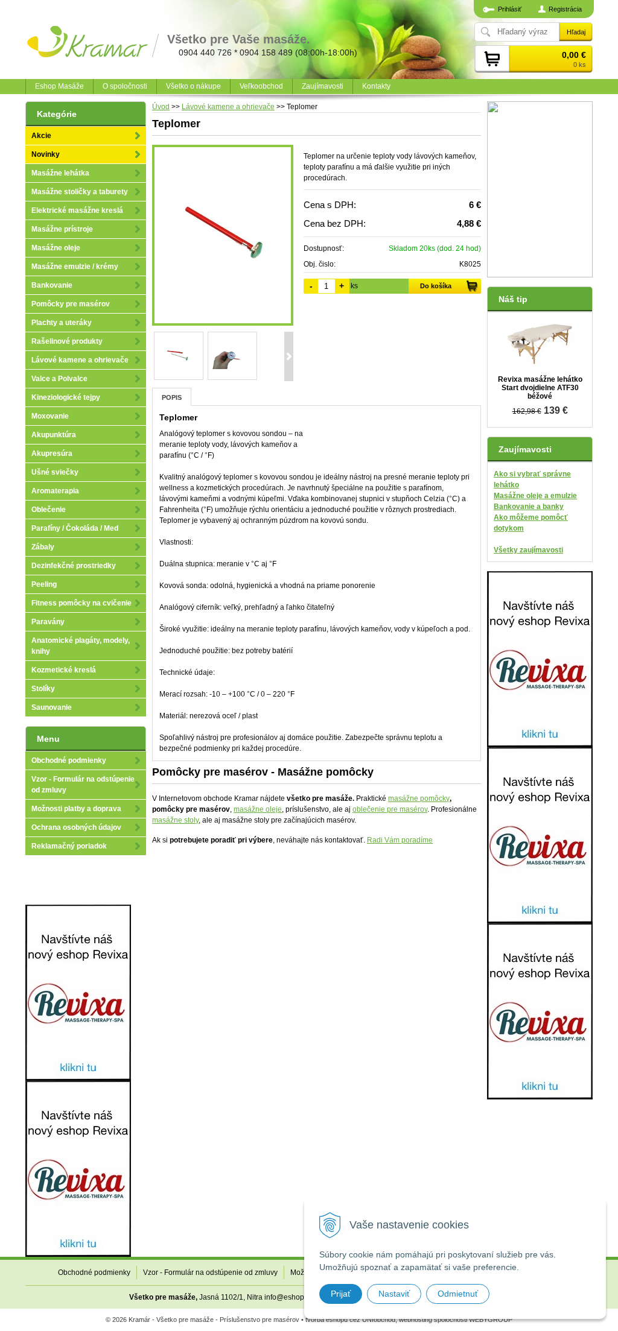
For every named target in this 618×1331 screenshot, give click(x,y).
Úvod (161, 107)
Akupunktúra (53, 435)
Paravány (48, 622)
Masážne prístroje (62, 229)
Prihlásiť (509, 9)
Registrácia (565, 9)
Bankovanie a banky (529, 506)
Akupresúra (51, 453)
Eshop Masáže (59, 86)
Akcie (41, 135)
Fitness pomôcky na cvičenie (81, 603)
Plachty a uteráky (61, 322)
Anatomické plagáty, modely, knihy (80, 646)
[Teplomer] (222, 235)
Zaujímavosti (322, 86)
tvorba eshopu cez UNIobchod (350, 1319)
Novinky (45, 154)
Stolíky (43, 688)
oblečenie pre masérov (389, 809)
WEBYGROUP (490, 1319)
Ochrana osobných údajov (76, 827)
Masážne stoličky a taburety (79, 192)
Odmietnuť (458, 1293)
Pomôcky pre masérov (70, 304)
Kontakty (376, 86)
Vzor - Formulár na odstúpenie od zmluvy (83, 784)
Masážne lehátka (60, 173)
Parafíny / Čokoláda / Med (74, 528)
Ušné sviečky (54, 472)
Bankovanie (51, 285)
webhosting (415, 1319)
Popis (172, 397)
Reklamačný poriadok (69, 846)
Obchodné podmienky (68, 760)
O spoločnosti (125, 86)
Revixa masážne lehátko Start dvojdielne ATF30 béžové (540, 387)
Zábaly (42, 547)
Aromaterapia (55, 491)
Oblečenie (48, 509)
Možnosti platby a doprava (76, 809)
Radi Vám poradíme (400, 840)
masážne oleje (258, 809)
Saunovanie (51, 707)
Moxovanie (50, 416)
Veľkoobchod (261, 86)
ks (354, 286)
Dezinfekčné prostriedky (73, 565)
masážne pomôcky (419, 798)
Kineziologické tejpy (65, 397)
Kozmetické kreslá (63, 670)
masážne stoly (175, 820)
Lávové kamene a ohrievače (228, 107)
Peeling (44, 584)
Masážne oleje (55, 248)
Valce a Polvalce (59, 379)
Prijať (341, 1293)
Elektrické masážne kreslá (77, 210)
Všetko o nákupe (193, 86)
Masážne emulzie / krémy (74, 266)
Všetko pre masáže (162, 1297)
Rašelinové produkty (67, 341)
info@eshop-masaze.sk (303, 1297)
